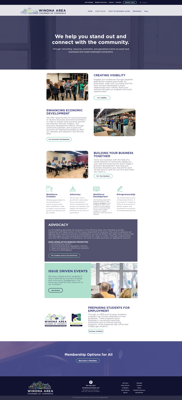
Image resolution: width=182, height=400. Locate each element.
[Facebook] (91, 382)
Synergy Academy (100, 203)
